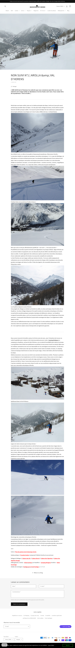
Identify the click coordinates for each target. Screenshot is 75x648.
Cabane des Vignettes (47, 558)
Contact (42, 615)
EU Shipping (26, 615)
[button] (5, 6)
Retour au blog (38, 573)
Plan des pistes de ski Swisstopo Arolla (25, 552)
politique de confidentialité (29, 618)
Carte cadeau (40, 618)
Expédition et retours (17, 615)
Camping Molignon (53, 340)
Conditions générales (57, 615)
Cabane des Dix (26, 558)
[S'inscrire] (28, 626)
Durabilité (47, 615)
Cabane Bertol (36, 558)
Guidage (36, 567)
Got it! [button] (68, 645)
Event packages (48, 618)
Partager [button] (15, 86)
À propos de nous (35, 615)
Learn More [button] (51, 645)
